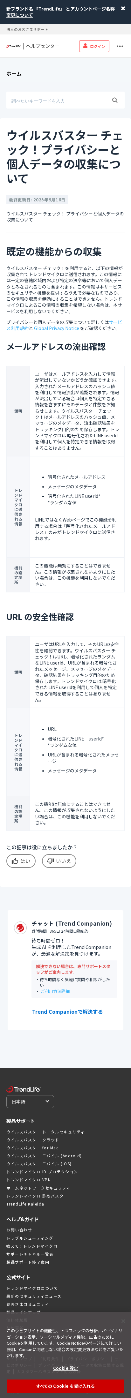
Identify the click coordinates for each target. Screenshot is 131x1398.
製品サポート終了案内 (27, 1262)
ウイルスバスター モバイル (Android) (44, 1155)
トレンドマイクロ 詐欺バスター (37, 1196)
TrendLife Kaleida (25, 1203)
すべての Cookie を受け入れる (65, 1386)
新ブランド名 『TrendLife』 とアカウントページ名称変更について (60, 11)
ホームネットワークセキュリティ (38, 1188)
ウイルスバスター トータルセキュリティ (45, 1131)
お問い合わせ (19, 1229)
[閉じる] (123, 1321)
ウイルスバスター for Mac (32, 1147)
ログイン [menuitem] (97, 46)
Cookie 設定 (65, 1368)
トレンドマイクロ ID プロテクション (42, 1171)
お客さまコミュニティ (27, 1304)
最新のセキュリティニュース (34, 1296)
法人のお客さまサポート (27, 29)
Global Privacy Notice (56, 328)
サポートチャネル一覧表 (30, 1254)
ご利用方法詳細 (55, 991)
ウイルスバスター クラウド (32, 1139)
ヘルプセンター (42, 46)
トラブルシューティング (29, 1238)
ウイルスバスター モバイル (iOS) (39, 1163)
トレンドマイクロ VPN (28, 1179)
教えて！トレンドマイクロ (32, 1246)
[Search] (114, 100)
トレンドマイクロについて (32, 1288)
